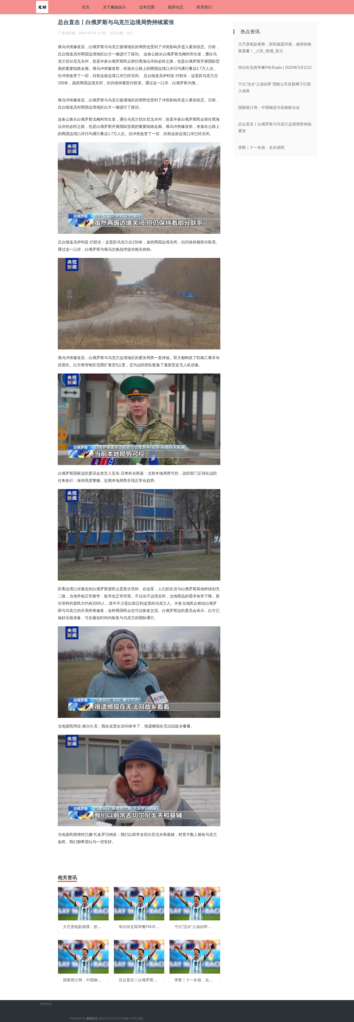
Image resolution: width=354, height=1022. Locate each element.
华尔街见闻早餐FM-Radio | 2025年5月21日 (155, 927)
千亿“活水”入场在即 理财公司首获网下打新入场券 (216, 927)
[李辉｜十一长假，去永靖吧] (195, 956)
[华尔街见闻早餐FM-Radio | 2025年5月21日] (139, 903)
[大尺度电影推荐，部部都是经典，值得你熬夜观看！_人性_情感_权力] (83, 903)
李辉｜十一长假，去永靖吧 (197, 980)
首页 (86, 7)
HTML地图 (136, 1018)
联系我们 (204, 7)
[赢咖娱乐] (42, 7)
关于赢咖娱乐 (114, 7)
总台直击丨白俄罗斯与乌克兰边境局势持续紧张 (159, 980)
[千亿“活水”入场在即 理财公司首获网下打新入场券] (195, 903)
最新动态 (175, 7)
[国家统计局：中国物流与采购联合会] (83, 956)
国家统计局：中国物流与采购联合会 (94, 980)
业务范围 (147, 7)
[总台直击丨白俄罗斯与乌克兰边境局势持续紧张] (139, 956)
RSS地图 (123, 1018)
